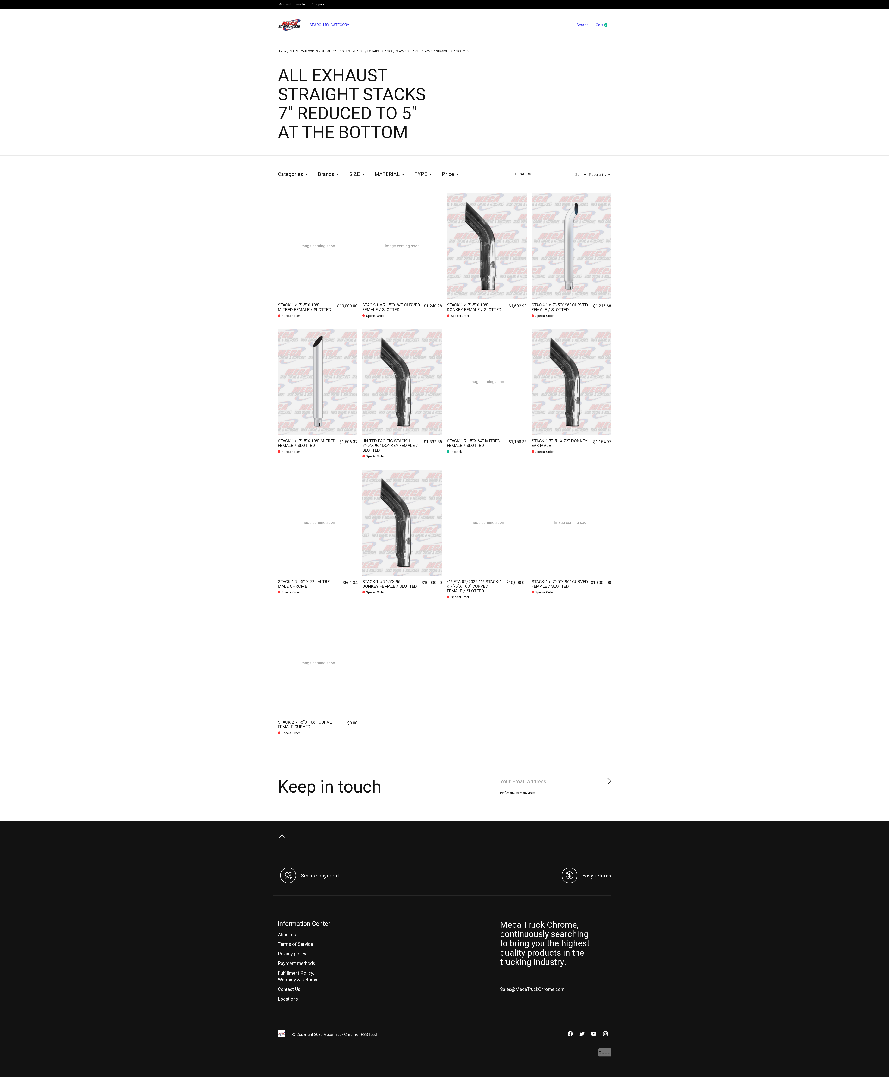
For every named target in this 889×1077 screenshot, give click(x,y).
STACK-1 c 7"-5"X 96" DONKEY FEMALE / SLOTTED (389, 584)
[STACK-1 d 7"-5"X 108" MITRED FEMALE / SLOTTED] (317, 382)
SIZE (354, 174)
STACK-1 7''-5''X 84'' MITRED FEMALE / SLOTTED (473, 443)
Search (582, 25)
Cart (603, 25)
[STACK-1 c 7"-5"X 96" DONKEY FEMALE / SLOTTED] (402, 523)
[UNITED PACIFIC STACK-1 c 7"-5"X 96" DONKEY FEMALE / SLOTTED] (402, 382)
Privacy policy (292, 954)
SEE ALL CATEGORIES (304, 51)
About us (287, 934)
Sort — (580, 175)
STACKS (387, 51)
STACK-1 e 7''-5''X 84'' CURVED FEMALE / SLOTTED (391, 307)
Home (282, 51)
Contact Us (289, 989)
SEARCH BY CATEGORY (329, 25)
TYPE (420, 174)
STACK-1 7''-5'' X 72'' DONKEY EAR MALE (559, 443)
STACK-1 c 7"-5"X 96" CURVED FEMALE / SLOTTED (560, 307)
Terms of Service (295, 944)
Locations (288, 999)
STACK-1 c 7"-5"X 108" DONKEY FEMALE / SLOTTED (474, 307)
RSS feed (369, 1034)
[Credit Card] (604, 1054)
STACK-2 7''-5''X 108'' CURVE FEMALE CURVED (305, 724)
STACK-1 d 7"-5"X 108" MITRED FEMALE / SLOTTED (304, 307)
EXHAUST (357, 51)
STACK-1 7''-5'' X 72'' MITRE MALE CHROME (304, 584)
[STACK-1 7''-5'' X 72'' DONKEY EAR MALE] (571, 382)
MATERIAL (387, 174)
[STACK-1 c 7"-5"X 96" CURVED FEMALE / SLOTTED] (571, 246)
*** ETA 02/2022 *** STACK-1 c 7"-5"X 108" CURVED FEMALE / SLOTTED (474, 586)
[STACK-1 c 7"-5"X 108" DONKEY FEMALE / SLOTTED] (486, 246)
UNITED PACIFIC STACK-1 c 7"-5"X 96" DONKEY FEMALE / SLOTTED (390, 445)
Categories (290, 174)
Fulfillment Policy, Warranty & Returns (297, 976)
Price (448, 174)
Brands (326, 174)
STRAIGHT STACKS (419, 51)
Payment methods (296, 963)
